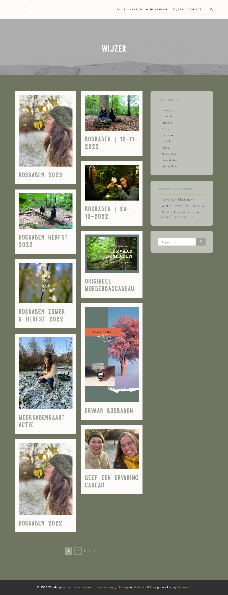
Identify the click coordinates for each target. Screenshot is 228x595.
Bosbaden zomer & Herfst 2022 (42, 315)
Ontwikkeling (169, 160)
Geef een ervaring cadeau (112, 481)
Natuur (166, 147)
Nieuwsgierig (169, 154)
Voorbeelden (169, 166)
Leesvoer (167, 135)
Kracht (166, 129)
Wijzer (177, 10)
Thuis (121, 10)
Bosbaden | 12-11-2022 (111, 143)
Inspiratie (167, 122)
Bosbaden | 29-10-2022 (107, 213)
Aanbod (136, 10)
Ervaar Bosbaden (109, 411)
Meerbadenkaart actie (42, 421)
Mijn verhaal (157, 10)
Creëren (167, 116)
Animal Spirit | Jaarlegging (178, 199)
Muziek (166, 141)
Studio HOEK (142, 587)
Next (89, 551)
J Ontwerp (122, 587)
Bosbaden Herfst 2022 (43, 241)
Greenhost (184, 587)
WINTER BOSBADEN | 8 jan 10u (183, 205)
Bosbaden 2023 (40, 175)
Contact (194, 10)
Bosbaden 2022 (41, 523)
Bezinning (167, 110)
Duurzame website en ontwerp (94, 587)
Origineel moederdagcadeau (109, 285)
